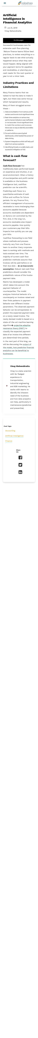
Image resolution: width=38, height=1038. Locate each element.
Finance (8, 441)
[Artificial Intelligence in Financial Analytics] (20, 457)
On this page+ (19, 40)
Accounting (10, 431)
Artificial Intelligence (14, 436)
